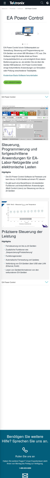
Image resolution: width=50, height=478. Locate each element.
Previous (12, 34)
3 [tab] (27, 44)
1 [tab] (22, 44)
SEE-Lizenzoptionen (12, 82)
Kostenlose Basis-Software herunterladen (20, 75)
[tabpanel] (25, 31)
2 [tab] (25, 44)
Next (38, 34)
